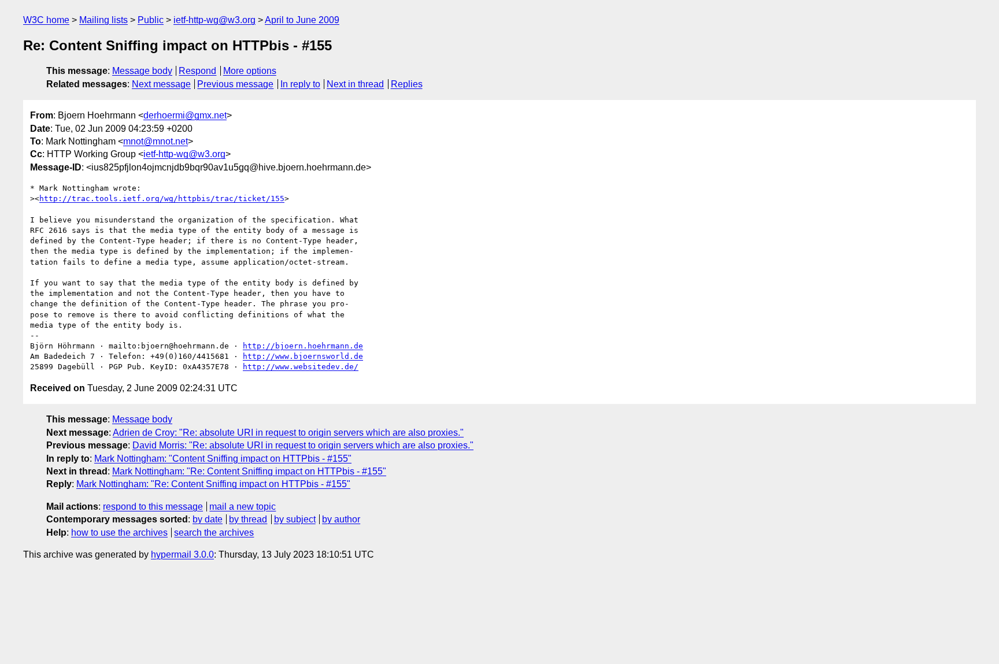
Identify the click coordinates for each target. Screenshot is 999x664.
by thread (248, 519)
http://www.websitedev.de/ (300, 366)
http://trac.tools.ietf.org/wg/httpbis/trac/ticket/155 (161, 198)
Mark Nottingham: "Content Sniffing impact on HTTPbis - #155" (223, 458)
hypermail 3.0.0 (182, 554)
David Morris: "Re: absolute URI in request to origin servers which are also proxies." (302, 445)
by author (341, 519)
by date (208, 519)
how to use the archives (119, 532)
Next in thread (355, 84)
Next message (161, 84)
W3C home (46, 20)
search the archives (214, 532)
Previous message (235, 84)
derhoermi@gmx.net (185, 115)
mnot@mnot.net (155, 141)
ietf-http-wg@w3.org (214, 20)
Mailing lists (103, 20)
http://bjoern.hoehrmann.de (303, 346)
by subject (295, 519)
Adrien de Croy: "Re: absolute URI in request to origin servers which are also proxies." (288, 432)
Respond (197, 71)
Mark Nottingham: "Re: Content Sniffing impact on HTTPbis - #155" (249, 471)
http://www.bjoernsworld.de (303, 356)
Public (151, 20)
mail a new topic (242, 506)
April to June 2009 (302, 20)
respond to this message (153, 506)
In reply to (300, 84)
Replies (407, 84)
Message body (142, 71)
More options (249, 71)
